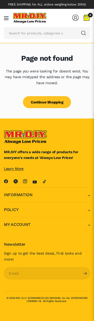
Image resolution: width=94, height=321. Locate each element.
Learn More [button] (14, 168)
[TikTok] (46, 181)
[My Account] (75, 18)
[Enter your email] (85, 273)
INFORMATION (18, 194)
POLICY (11, 209)
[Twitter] (18, 181)
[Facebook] (8, 181)
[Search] (83, 33)
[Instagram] (27, 181)
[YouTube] (37, 182)
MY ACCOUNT (17, 224)
